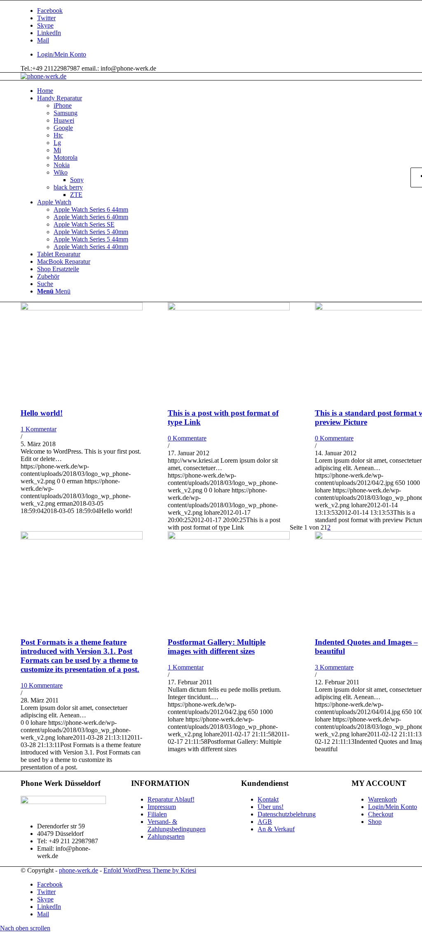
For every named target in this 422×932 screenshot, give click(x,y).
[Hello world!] (82, 308)
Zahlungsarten (166, 836)
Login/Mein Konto (61, 54)
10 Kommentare (42, 685)
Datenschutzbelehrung (287, 814)
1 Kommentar (38, 429)
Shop (375, 821)
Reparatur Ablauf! (171, 799)
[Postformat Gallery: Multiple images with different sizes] (229, 537)
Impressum (162, 806)
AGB (265, 821)
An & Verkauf (276, 829)
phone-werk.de (78, 870)
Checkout (380, 814)
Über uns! (271, 806)
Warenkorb (382, 799)
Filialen (157, 814)
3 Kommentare (334, 667)
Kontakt (268, 799)
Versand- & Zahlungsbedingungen (177, 825)
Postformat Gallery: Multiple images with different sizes (216, 646)
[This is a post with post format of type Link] (229, 308)
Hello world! (42, 413)
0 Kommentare (187, 438)
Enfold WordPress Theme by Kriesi (149, 870)
